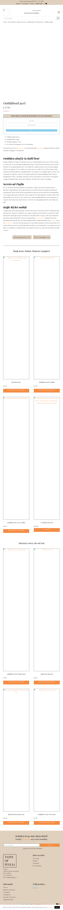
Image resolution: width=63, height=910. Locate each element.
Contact (25, 4)
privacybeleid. (50, 907)
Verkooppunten (7, 895)
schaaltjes (39, 148)
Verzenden (39, 4)
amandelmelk (8, 223)
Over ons (5, 887)
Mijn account (36, 858)
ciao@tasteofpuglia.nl (11, 877)
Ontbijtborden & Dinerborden (35, 22)
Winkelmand (36, 863)
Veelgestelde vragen (8, 899)
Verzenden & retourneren (9, 897)
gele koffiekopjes (40, 218)
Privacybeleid (6, 892)
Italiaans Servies (21, 22)
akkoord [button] (57, 907)
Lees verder (47, 529)
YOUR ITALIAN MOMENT (31, 13)
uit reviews (36, 10)
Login (18, 4)
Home (5, 22)
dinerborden (20, 148)
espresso (53, 220)
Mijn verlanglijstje (37, 866)
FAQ (32, 4)
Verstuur (31, 130)
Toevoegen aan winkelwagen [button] (16, 390)
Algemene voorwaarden (9, 890)
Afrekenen (35, 861)
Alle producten (12, 22)
